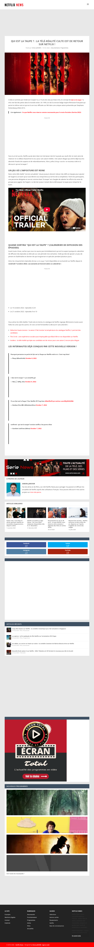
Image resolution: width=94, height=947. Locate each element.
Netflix (52, 922)
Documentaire (55, 48)
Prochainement (32, 917)
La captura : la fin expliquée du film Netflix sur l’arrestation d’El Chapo (34, 636)
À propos (7, 914)
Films (21, 630)
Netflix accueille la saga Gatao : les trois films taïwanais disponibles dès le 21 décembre (36, 522)
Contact (7, 920)
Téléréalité (23, 652)
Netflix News (19, 944)
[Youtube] (85, 944)
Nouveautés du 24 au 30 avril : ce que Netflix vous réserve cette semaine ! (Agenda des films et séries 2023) (57, 523)
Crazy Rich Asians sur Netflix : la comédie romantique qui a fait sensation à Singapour (39, 628)
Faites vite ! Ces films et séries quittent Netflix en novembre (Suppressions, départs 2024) (15, 522)
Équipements (54, 920)
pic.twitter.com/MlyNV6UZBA (63, 401)
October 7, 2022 (41, 405)
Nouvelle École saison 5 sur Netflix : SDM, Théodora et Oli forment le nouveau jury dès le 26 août (42, 650)
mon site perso (35, 492)
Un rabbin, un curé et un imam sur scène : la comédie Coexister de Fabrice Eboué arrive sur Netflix (43, 643)
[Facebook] (73, 944)
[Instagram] (81, 944)
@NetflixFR (49, 401)
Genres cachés (54, 917)
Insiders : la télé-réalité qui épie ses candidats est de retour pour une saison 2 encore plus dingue (44, 340)
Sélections (53, 914)
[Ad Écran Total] (36, 780)
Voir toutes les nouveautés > (16, 873)
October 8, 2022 (31, 358)
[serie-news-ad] (47, 475)
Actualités (30, 928)
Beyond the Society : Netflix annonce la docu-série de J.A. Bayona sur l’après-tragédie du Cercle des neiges (78, 523)
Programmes (64, 48)
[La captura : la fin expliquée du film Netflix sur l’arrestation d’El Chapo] (9, 637)
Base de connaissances (57, 925)
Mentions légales (10, 917)
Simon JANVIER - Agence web (40, 944)
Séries (29, 922)
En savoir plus (76, 935)
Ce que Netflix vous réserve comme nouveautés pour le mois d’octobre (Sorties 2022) (51, 112)
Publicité (7, 922)
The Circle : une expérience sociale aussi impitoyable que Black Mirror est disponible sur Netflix (44, 336)
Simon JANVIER (36, 48)
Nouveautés (26, 630)
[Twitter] (77, 944)
